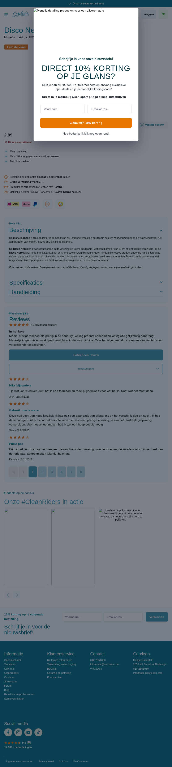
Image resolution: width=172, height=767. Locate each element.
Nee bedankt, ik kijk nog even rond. (86, 133)
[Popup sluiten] (133, 14)
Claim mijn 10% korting (86, 122)
